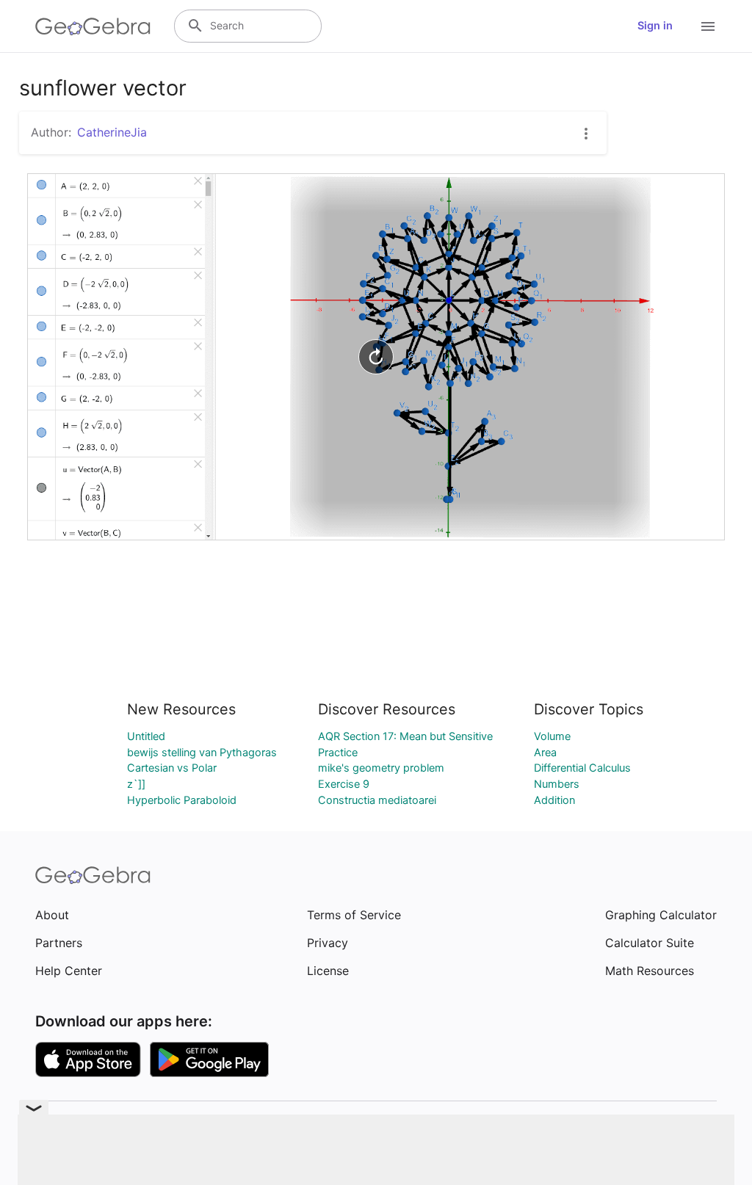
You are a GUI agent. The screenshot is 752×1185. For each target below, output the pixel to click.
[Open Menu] (708, 26)
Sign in (655, 25)
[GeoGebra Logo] (93, 26)
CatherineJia (112, 132)
